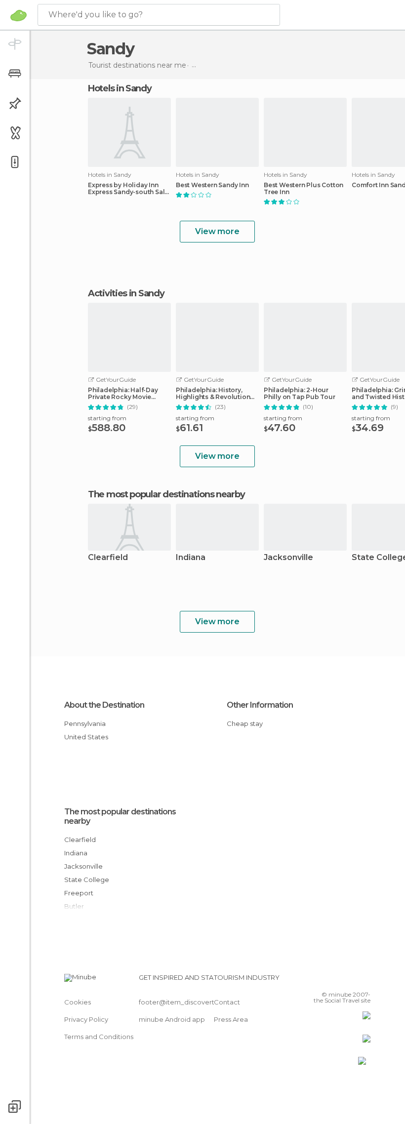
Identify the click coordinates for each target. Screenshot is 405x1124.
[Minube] (18, 15)
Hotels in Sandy (120, 88)
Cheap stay (245, 723)
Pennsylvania (85, 723)
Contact (227, 1002)
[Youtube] (364, 980)
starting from (107, 418)
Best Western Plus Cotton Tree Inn (303, 189)
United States (86, 737)
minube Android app (172, 1019)
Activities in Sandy (126, 293)
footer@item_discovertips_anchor (194, 1002)
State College (86, 879)
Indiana (190, 558)
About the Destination (104, 705)
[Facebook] (325, 980)
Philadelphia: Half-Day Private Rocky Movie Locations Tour (123, 394)
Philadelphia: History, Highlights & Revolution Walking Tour (213, 394)
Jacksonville (288, 558)
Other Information (260, 705)
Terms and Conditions (98, 1037)
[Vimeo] (351, 980)
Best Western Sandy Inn (212, 185)
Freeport (78, 893)
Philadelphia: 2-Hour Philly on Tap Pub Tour (299, 394)
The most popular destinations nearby (166, 494)
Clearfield (108, 558)
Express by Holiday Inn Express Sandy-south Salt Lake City (127, 189)
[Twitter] (338, 980)
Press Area (231, 1019)
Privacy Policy (86, 1019)
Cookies (77, 1002)
